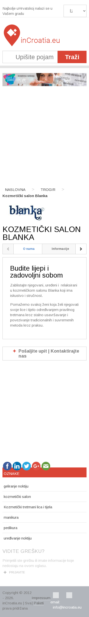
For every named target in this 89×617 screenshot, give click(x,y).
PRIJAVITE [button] (17, 572)
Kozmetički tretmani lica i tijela (28, 507)
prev (8, 249)
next (81, 249)
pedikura (10, 528)
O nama (29, 249)
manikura (11, 517)
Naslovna (15, 189)
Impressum (41, 598)
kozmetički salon (17, 496)
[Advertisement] (44, 136)
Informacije (60, 249)
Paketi (39, 603)
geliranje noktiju (16, 486)
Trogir (48, 189)
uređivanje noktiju (18, 538)
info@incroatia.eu (67, 607)
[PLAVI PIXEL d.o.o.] (44, 85)
